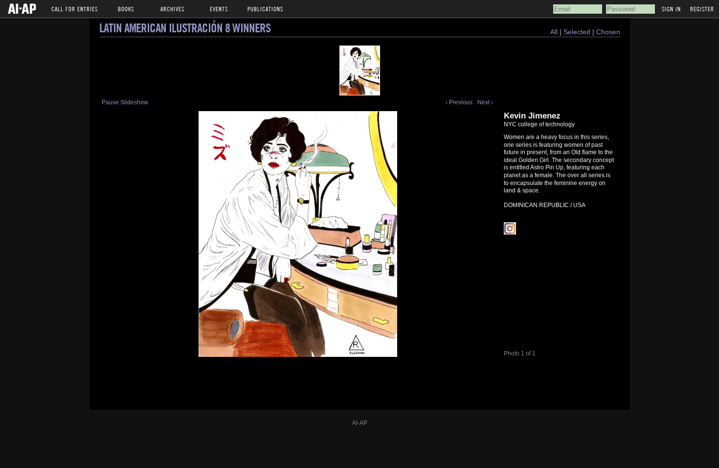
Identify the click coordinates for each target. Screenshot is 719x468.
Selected (577, 32)
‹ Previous (459, 102)
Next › (485, 102)
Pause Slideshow (125, 102)
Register (702, 9)
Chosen (608, 32)
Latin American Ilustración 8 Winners (184, 27)
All (554, 32)
